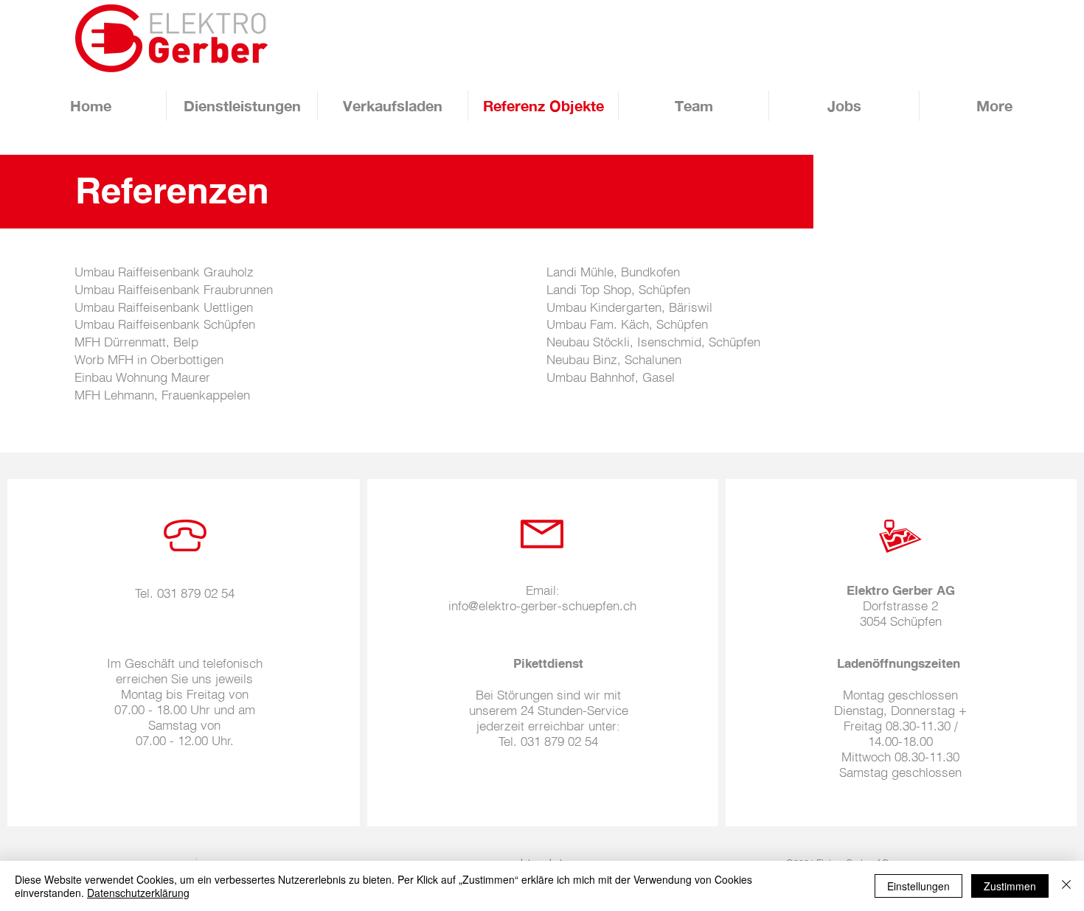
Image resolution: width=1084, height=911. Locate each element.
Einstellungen (918, 886)
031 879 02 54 (195, 593)
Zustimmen (1010, 886)
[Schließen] (1066, 886)
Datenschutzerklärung (138, 892)
